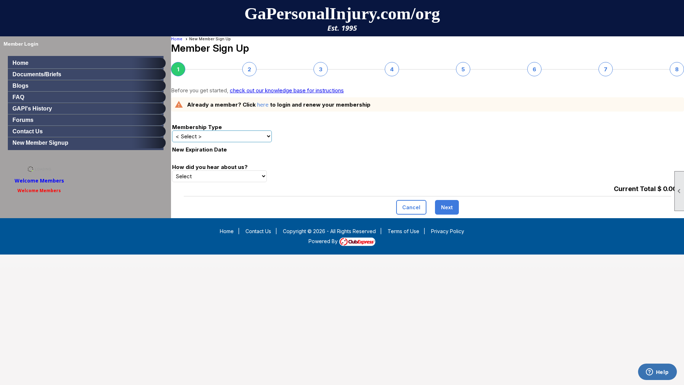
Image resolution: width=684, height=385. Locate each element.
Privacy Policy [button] (447, 231)
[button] (411, 207)
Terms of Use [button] (403, 231)
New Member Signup (40, 143)
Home (20, 63)
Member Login (21, 44)
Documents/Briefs (36, 74)
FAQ (18, 97)
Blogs (20, 86)
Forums (22, 120)
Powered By (324, 241)
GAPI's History (32, 109)
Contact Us (27, 131)
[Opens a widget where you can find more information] (657, 372)
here (263, 104)
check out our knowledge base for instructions (287, 90)
